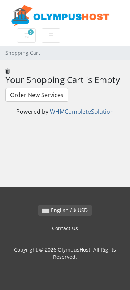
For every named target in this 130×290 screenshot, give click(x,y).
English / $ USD (68, 210)
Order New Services (37, 95)
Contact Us (65, 228)
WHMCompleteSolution (82, 112)
